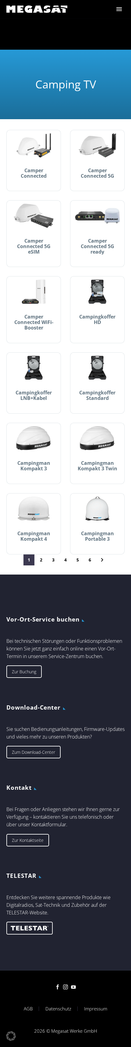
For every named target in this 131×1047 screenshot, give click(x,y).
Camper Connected (34, 173)
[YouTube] (73, 987)
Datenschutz (58, 1008)
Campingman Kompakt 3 (33, 466)
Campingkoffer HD (97, 319)
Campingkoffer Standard (97, 395)
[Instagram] (65, 987)
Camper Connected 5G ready (97, 246)
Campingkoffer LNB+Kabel (34, 395)
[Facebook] (57, 987)
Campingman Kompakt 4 (33, 536)
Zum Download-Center (33, 752)
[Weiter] (102, 559)
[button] (11, 1036)
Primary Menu (119, 9)
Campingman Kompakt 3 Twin (97, 466)
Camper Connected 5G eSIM (34, 246)
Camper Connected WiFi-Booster (33, 322)
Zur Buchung (24, 672)
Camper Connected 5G (97, 173)
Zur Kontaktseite (28, 840)
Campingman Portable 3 (97, 536)
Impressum (95, 1008)
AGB (28, 1008)
